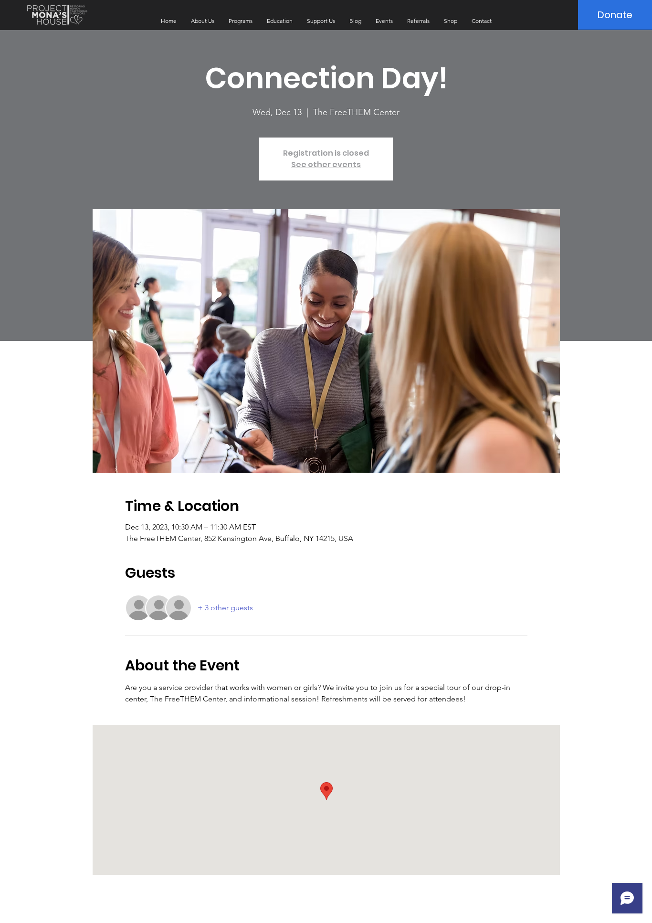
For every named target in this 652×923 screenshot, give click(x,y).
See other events (326, 164)
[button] (202, 21)
